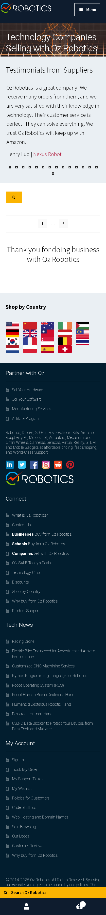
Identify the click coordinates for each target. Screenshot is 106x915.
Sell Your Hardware (27, 390)
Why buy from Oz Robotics (35, 601)
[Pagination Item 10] (70, 167)
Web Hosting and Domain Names (40, 817)
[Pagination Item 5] (36, 167)
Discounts (20, 582)
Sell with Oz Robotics (40, 553)
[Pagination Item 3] (23, 167)
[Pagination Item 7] (50, 167)
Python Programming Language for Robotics (49, 675)
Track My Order (24, 769)
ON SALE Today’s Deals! (32, 563)
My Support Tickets (28, 779)
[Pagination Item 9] (63, 167)
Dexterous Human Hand (32, 714)
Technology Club (26, 572)
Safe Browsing (24, 826)
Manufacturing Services (31, 409)
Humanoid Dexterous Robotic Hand (41, 704)
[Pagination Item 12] (83, 167)
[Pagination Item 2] (16, 167)
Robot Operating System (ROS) (38, 685)
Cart (68, 902)
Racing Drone (23, 641)
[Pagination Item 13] (89, 167)
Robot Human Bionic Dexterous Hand (43, 694)
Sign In (18, 760)
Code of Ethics (24, 807)
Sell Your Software (26, 399)
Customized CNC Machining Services (43, 666)
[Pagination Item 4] (30, 167)
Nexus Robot (47, 154)
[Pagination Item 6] (43, 167)
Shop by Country (26, 591)
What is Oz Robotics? (30, 515)
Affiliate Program (26, 418)
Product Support (26, 610)
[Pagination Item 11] (76, 167)
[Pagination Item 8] (56, 167)
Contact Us (21, 525)
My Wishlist (22, 788)
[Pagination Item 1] (10, 167)
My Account (26, 906)
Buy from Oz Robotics (42, 534)
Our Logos (20, 836)
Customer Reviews (27, 845)
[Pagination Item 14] (96, 167)
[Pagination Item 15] (53, 173)
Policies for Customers (31, 798)
